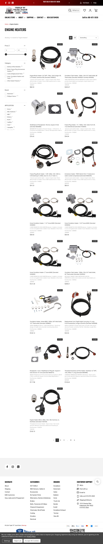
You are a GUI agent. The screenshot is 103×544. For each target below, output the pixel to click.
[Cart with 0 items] (96, 10)
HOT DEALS (34, 486)
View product (46, 169)
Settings (7, 541)
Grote (55, 498)
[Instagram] (9, 3)
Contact (40, 17)
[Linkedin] (13, 3)
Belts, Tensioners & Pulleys (38, 504)
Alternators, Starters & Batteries (40, 498)
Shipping (30, 17)
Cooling (32, 513)
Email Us (82, 492)
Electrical (33, 519)
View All (56, 516)
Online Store (10, 17)
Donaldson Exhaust (60, 510)
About (21, 17)
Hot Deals (86, 3)
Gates (55, 492)
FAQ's (81, 485)
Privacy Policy (31, 536)
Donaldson (57, 486)
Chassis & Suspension (37, 507)
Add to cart (46, 71)
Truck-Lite (57, 501)
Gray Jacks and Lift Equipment (14, 498)
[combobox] (74, 10)
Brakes (32, 501)
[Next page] (74, 440)
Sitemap (24, 525)
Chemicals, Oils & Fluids (37, 510)
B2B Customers (53, 17)
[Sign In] (90, 10)
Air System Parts (35, 495)
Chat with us (84, 489)
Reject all (17, 541)
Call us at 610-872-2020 (87, 496)
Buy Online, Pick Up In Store (51, 2)
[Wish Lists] (84, 10)
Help (94, 3)
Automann (57, 489)
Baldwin (56, 495)
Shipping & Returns (86, 500)
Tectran (56, 513)
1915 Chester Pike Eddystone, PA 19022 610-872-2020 (86, 505)
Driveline (33, 516)
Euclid (55, 507)
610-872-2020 (93, 17)
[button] (70, 37)
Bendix (56, 504)
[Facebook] (6, 3)
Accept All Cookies (32, 541)
